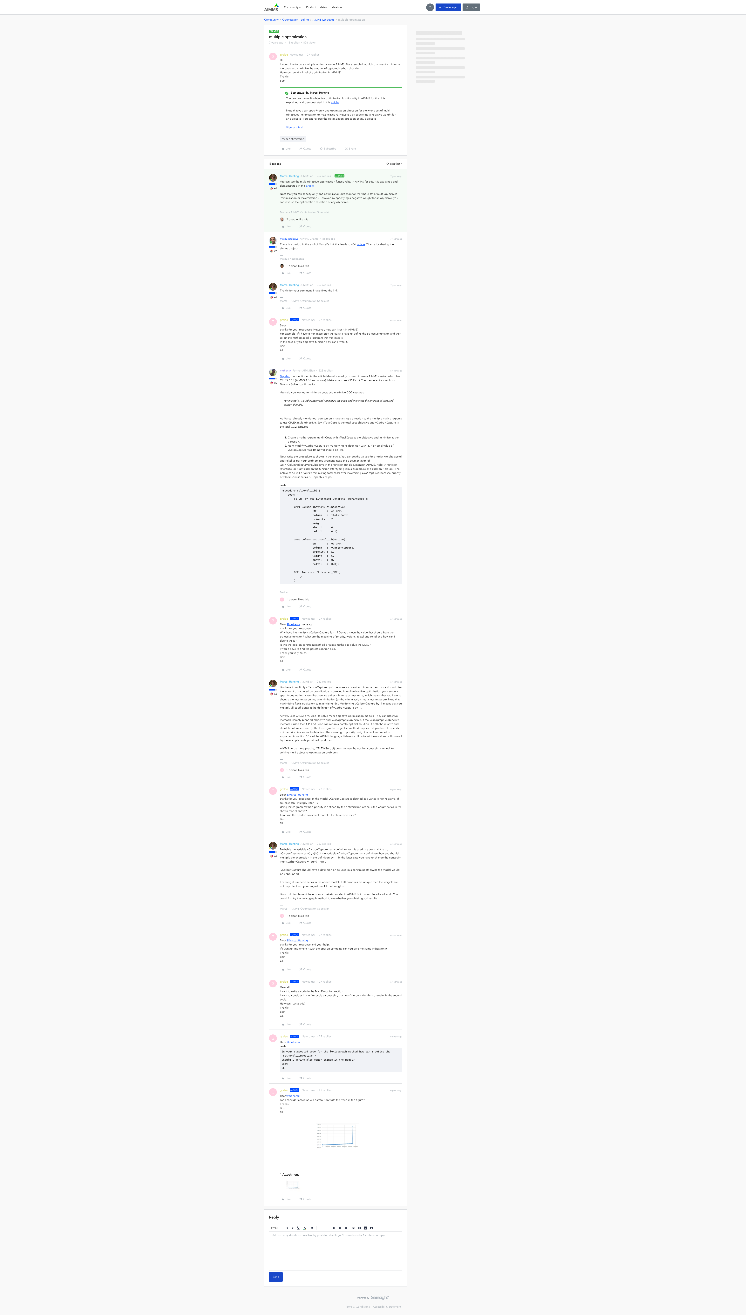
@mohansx (293, 624)
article (335, 102)
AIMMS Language (324, 19)
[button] (448, 7)
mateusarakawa (289, 238)
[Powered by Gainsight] (373, 1299)
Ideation (336, 7)
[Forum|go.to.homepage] (271, 7)
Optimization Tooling (295, 19)
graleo (284, 54)
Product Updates (316, 7)
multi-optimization (293, 139)
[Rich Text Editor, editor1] (335, 1251)
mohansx (285, 370)
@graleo (285, 376)
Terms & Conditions (357, 1306)
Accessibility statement (387, 1306)
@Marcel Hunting (297, 794)
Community (271, 19)
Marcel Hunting (289, 176)
